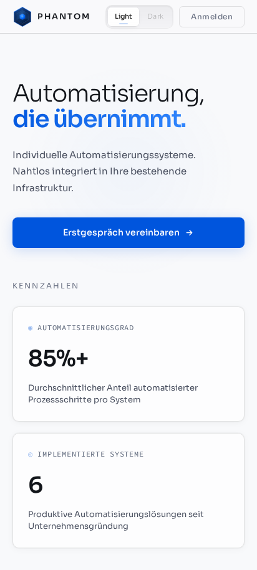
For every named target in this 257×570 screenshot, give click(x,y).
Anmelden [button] (212, 16)
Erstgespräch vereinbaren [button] (121, 232)
